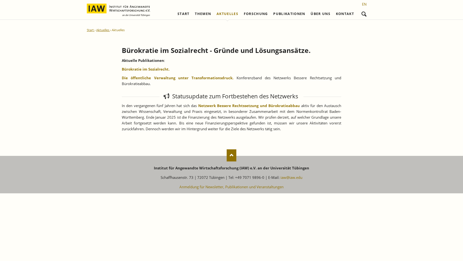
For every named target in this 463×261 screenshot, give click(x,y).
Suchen (364, 13)
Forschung (256, 14)
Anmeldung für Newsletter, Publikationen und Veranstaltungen (231, 186)
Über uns (320, 14)
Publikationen (289, 14)
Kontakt (345, 14)
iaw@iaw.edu (291, 177)
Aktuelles (227, 14)
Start (183, 14)
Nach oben (231, 155)
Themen (203, 14)
